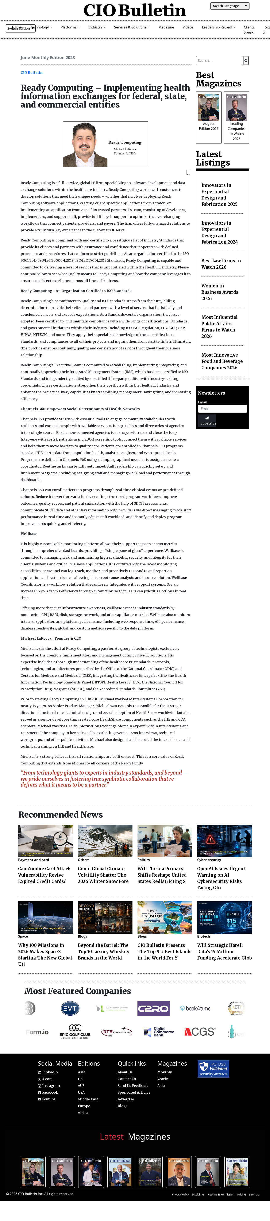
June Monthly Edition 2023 (48, 57)
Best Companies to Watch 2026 (121, 1171)
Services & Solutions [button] (130, 27)
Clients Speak (249, 30)
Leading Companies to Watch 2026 (63, 1171)
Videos (188, 27)
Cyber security (209, 859)
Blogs (82, 936)
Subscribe (208, 423)
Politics (144, 859)
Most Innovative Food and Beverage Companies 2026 (222, 361)
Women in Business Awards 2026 (219, 292)
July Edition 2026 (92, 1171)
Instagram (50, 1086)
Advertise (126, 1099)
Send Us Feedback (133, 1086)
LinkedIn (49, 1072)
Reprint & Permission (221, 1194)
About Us (125, 1072)
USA (81, 1092)
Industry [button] (96, 27)
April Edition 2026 (238, 1171)
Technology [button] (40, 27)
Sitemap (254, 1194)
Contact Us (127, 1079)
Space (23, 936)
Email (202, 402)
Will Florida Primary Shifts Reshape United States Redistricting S (162, 875)
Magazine (166, 27)
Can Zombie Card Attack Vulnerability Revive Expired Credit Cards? (44, 875)
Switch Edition (19, 28)
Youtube (48, 1099)
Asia (81, 1072)
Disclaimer (198, 1194)
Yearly (162, 1079)
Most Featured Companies (77, 991)
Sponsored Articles (134, 1092)
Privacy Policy (180, 1194)
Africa (83, 1112)
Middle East (88, 1099)
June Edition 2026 (150, 1171)
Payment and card (33, 859)
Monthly (164, 1072)
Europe (84, 1106)
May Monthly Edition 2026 (179, 1171)
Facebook (49, 1092)
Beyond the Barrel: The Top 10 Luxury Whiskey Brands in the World (103, 952)
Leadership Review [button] (217, 27)
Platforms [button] (69, 27)
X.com (47, 1079)
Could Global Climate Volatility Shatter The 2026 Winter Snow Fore (103, 875)
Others (83, 859)
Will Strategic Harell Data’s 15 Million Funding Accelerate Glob (224, 952)
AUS (81, 1086)
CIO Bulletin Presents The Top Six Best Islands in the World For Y (165, 952)
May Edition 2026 (209, 1171)
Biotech (203, 936)
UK (80, 1079)
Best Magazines (219, 79)
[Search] (245, 60)
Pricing (241, 1194)
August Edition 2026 (33, 1171)
